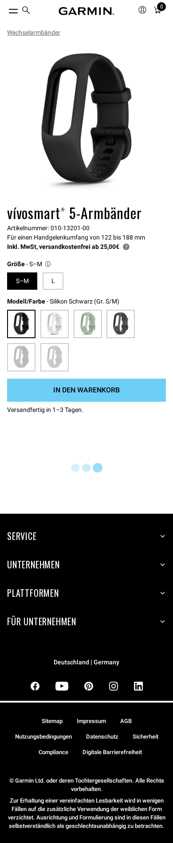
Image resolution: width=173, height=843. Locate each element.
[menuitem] (26, 11)
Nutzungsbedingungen (43, 736)
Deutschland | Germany (86, 662)
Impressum (91, 721)
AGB (126, 721)
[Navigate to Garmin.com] (86, 11)
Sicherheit (145, 736)
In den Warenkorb (86, 390)
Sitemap (52, 721)
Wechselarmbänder (33, 32)
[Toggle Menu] (5, 9)
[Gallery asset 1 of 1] (86, 122)
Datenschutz (102, 736)
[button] (29, 264)
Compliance (53, 752)
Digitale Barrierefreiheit (112, 752)
